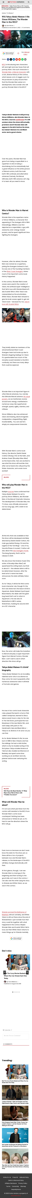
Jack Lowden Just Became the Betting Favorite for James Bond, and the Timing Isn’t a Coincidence (15, 1145)
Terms (8, 1186)
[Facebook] (8, 59)
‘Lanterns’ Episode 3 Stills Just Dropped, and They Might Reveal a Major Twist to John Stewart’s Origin (15, 1102)
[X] (11, 59)
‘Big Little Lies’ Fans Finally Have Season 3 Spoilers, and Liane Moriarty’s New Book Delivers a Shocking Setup (15, 1166)
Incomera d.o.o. (16, 1196)
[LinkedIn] (14, 59)
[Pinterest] (16, 59)
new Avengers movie (20, 551)
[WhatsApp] (22, 59)
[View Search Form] (28, 2)
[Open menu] (3, 2)
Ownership (15, 1186)
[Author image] (3, 26)
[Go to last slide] (4, 972)
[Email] (25, 59)
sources (11, 492)
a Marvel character (19, 72)
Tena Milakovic (12, 982)
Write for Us (7, 1177)
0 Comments (26, 27)
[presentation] (16, 962)
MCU (3, 64)
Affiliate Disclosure (11, 1183)
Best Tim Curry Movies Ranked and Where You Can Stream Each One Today (16, 975)
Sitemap (23, 1186)
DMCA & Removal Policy (16, 1180)
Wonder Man (6, 72)
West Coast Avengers (15, 271)
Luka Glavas (9, 25)
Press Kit (15, 1177)
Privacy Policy (22, 1183)
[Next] (27, 972)
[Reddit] (19, 59)
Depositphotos (16, 1189)
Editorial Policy (24, 1177)
